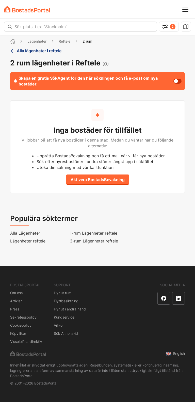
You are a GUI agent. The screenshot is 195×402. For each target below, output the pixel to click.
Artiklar (16, 301)
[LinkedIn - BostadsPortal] (178, 298)
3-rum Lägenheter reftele (94, 240)
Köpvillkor (18, 333)
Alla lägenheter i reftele (39, 50)
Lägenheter (36, 41)
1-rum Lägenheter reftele (93, 233)
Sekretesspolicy (23, 317)
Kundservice (64, 317)
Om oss (16, 293)
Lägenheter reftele (27, 240)
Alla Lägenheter (25, 233)
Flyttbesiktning (66, 301)
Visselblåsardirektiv (26, 341)
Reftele (64, 41)
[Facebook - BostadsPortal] (163, 298)
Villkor (59, 325)
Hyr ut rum (62, 293)
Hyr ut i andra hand (70, 309)
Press (14, 309)
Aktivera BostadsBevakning (98, 179)
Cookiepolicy (20, 325)
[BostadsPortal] (27, 9)
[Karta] (186, 27)
